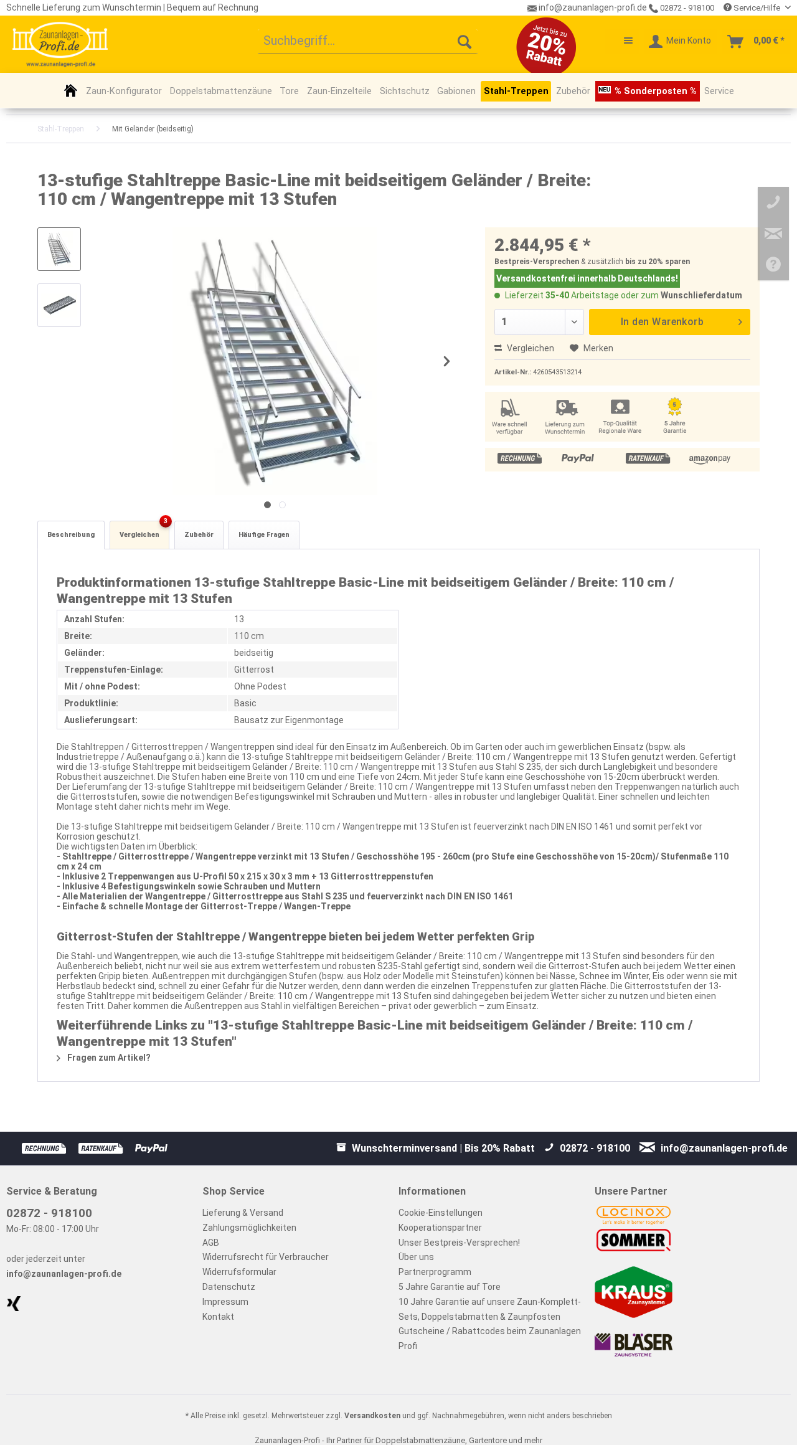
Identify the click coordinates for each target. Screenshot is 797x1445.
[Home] (71, 90)
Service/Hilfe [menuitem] (757, 7)
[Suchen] (464, 41)
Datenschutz (228, 1287)
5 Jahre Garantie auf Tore (449, 1287)
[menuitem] (368, 41)
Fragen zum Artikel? (108, 1058)
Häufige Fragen (264, 535)
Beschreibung (71, 535)
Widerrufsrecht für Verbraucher (265, 1257)
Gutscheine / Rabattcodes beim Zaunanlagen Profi (489, 1338)
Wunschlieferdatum (701, 295)
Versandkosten (372, 1415)
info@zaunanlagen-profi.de (63, 1274)
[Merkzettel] (622, 41)
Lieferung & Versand (242, 1213)
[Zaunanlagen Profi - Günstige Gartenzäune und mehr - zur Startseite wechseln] (60, 44)
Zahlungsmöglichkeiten (249, 1228)
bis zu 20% (644, 261)
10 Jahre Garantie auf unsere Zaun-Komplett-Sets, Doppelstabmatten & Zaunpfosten (489, 1309)
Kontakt (218, 1317)
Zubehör (199, 535)
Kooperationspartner (440, 1228)
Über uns (416, 1257)
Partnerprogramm (434, 1272)
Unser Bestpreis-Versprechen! (459, 1243)
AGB (210, 1243)
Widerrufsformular (239, 1272)
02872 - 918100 (686, 7)
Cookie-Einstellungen (440, 1213)
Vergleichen (529, 348)
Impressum (225, 1302)
